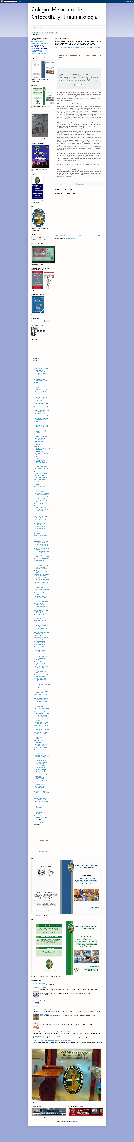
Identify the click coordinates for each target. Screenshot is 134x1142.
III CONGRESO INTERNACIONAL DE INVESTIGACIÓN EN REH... (41, 777)
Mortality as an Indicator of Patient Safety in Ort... (40, 695)
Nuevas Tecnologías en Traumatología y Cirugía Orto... (40, 788)
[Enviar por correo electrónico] (77, 184)
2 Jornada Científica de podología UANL (40, 705)
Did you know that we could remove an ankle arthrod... (41, 545)
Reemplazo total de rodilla (40, 760)
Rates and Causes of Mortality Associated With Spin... (41, 723)
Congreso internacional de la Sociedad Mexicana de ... (41, 745)
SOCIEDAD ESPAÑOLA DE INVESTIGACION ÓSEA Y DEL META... (41, 611)
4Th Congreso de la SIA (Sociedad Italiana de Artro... (41, 712)
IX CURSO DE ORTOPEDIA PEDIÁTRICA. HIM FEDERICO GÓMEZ (41, 771)
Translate (43, 239)
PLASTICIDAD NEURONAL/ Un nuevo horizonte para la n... (41, 579)
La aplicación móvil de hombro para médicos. (41, 549)
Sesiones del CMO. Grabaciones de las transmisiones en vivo (59, 27)
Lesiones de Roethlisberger (41, 774)
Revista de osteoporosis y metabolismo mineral (40, 607)
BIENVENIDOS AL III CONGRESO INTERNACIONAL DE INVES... (40, 807)
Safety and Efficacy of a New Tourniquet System (41, 692)
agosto (36, 824)
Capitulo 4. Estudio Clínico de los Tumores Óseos (41, 490)
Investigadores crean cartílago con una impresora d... (41, 575)
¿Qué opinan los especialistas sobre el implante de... (41, 487)
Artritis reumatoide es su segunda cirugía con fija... (41, 465)
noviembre (37, 367)
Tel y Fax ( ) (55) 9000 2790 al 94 (40, 53)
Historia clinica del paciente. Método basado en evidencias (47, 1036)
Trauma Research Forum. (46, 1001)
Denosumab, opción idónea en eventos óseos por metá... (41, 494)
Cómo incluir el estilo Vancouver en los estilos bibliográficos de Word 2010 (52, 1032)
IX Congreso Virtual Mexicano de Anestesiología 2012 (41, 483)
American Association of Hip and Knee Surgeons (41, 638)
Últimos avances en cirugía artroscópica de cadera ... (41, 702)
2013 (34, 361)
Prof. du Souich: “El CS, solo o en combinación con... (41, 766)
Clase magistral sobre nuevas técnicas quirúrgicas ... (41, 783)
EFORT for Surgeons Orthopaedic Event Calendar (42, 555)
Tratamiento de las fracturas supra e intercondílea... (41, 506)
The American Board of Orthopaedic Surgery (40, 604)
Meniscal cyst (37, 446)
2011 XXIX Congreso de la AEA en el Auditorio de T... (42, 629)
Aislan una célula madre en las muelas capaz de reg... (41, 411)
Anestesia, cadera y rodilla (40, 747)
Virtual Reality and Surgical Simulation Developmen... (41, 497)
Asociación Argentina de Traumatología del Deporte (41, 655)
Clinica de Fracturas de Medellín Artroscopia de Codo (40, 680)
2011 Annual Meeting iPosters (41, 558)
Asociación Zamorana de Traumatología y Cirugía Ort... (40, 652)
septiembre (37, 822)
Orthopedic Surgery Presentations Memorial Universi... (40, 443)
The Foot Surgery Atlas (39, 382)
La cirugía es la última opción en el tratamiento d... (41, 552)
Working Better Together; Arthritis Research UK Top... (41, 564)
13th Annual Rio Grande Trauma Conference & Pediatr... (40, 663)
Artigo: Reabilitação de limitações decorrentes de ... (41, 480)
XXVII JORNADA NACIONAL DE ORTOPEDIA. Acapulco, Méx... (41, 427)
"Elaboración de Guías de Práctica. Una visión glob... (41, 398)
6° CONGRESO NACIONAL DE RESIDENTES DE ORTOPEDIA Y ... (42, 450)
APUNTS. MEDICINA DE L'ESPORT (40, 741)
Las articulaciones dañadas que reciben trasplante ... (41, 716)
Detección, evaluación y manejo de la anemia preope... (40, 671)
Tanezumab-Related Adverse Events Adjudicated (41, 699)
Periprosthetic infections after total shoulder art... (41, 617)
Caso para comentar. (39, 475)
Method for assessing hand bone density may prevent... (41, 536)
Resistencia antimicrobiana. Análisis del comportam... (41, 513)
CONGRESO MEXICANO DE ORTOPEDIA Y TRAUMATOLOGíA (41, 370)
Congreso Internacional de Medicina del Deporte (40, 597)
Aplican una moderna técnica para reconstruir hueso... (41, 752)
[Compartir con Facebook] (82, 184)
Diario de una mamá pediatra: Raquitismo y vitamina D (41, 675)
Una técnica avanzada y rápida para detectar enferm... (42, 419)
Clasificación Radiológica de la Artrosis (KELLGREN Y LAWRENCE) (57, 992)
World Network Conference (41, 389)
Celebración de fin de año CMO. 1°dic (40, 517)
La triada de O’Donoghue (40, 987)
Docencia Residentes (39, 615)
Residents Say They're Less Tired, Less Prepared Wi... (41, 688)
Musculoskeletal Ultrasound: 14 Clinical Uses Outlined (41, 733)
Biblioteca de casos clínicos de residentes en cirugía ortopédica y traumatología (53, 1040)
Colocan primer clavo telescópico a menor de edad (40, 530)
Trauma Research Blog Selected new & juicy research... (40, 431)
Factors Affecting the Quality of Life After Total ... (41, 730)
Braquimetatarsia (44, 1014)
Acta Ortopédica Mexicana (40, 503)
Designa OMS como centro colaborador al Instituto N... (41, 816)
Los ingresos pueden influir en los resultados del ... (41, 763)
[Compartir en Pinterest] (84, 184)
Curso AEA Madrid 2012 (40, 635)
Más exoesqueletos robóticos (41, 781)
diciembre (37, 364)
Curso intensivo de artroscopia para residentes (41, 633)
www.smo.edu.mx (36, 41)
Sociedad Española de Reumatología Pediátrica (41, 380)
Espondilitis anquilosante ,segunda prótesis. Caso (41, 472)
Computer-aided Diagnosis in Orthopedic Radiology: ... (41, 435)
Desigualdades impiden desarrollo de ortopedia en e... (41, 757)
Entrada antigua (98, 235)
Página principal (34, 27)
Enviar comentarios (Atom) (68, 238)
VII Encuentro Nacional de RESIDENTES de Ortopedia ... (41, 793)
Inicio (80, 235)
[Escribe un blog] (79, 184)
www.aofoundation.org (39, 644)
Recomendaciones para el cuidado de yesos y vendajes (40, 737)
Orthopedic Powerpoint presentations (40, 439)
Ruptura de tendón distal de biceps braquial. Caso (41, 469)
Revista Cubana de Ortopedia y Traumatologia (41, 510)
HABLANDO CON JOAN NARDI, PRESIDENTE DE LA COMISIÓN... (41, 625)
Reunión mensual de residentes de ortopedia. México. (41, 386)
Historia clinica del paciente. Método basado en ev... (41, 586)
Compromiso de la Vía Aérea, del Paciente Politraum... (41, 667)
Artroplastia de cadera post (39, 983)
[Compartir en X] (81, 184)
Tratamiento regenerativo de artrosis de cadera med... (41, 799)
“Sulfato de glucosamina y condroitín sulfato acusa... (41, 568)
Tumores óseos (38, 750)
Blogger (76, 1121)
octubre (36, 820)
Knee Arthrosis (37, 533)
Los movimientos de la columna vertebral (39, 524)
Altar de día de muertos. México (48, 1023)
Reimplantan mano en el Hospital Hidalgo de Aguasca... (40, 812)
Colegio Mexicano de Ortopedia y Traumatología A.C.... (41, 415)
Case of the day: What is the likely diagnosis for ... (41, 542)
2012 (34, 363)
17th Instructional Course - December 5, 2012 (40, 647)
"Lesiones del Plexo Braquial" (41, 477)
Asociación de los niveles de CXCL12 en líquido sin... (41, 407)
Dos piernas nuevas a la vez (41, 796)
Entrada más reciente (61, 235)
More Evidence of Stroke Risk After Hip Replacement (41, 726)
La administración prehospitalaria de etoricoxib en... (42, 684)
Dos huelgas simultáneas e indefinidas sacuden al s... (41, 583)
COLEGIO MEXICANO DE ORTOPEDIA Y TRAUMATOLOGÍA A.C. (40, 462)
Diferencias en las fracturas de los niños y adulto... (41, 374)
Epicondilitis (37, 395)
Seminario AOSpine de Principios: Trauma (39, 642)
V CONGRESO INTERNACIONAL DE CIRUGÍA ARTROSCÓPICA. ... (41, 402)
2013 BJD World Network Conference (40, 561)
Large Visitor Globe (43, 851)
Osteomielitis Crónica (39, 526)
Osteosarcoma (37, 377)
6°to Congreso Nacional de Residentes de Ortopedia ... (41, 600)
